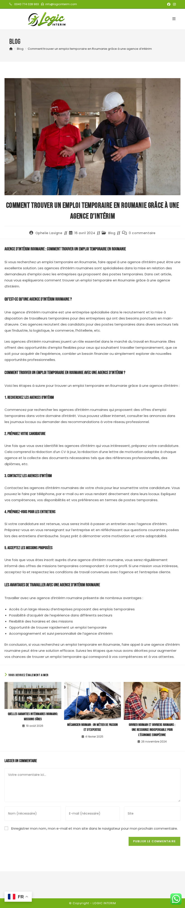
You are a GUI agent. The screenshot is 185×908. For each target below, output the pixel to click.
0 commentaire (142, 233)
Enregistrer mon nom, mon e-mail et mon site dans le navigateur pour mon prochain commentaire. (94, 828)
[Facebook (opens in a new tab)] (169, 4)
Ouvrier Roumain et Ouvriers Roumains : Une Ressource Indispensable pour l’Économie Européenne (152, 730)
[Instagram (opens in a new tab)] (174, 4)
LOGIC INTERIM (104, 903)
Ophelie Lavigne (48, 233)
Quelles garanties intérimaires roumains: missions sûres (33, 716)
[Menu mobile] (174, 18)
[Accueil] (11, 49)
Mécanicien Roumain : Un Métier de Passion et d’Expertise (92, 727)
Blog (111, 233)
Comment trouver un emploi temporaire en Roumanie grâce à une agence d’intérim (90, 49)
